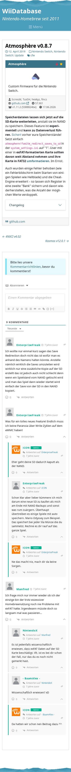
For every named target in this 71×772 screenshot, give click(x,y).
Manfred (46, 635)
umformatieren (38, 161)
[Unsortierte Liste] (30, 309)
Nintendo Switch (42, 51)
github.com (19, 103)
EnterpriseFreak (50, 452)
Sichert (16, 135)
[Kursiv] (13, 309)
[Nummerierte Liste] (26, 309)
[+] (52, 308)
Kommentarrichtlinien (25, 267)
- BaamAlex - (48, 714)
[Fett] (8, 309)
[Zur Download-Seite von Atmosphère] (36, 77)
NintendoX (47, 682)
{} (48, 308)
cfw (33, 55)
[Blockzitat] (35, 309)
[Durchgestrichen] (21, 309)
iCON (44, 487)
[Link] (43, 309)
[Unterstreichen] (17, 309)
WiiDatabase (21, 11)
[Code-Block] (39, 309)
